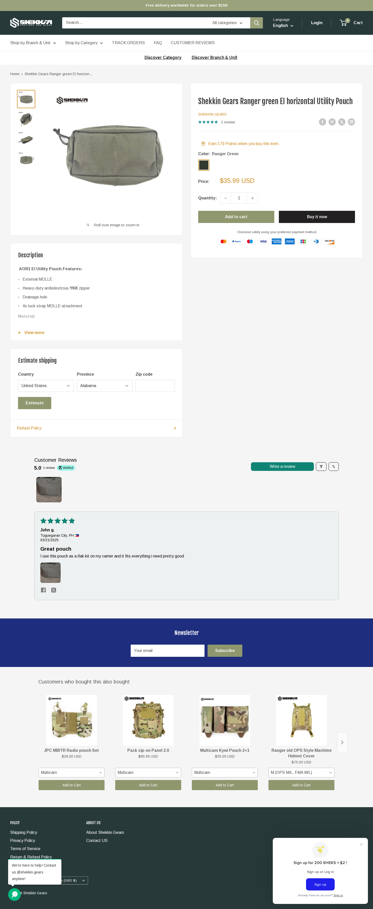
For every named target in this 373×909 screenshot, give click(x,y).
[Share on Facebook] (322, 122)
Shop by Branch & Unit (30, 43)
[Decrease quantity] (225, 198)
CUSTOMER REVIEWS (193, 43)
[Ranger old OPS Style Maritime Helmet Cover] (301, 720)
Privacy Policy (22, 840)
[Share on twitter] (53, 590)
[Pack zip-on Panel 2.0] (148, 720)
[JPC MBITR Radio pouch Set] (72, 720)
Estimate (35, 403)
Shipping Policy (23, 832)
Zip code (143, 374)
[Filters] (321, 466)
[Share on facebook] (43, 590)
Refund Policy (29, 428)
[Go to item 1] (49, 489)
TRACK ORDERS (128, 43)
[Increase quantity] (252, 198)
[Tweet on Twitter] (341, 122)
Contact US (97, 840)
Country (26, 374)
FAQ (158, 43)
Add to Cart (71, 785)
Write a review (282, 466)
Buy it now (317, 217)
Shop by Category (81, 43)
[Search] (256, 22)
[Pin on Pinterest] (332, 122)
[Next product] (342, 742)
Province (85, 374)
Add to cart (236, 217)
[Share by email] (351, 122)
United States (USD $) (59, 880)
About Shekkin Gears (105, 832)
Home (15, 74)
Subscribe (225, 650)
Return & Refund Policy (31, 857)
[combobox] (72, 772)
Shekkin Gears (212, 114)
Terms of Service (25, 849)
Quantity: (207, 198)
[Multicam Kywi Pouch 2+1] (225, 720)
